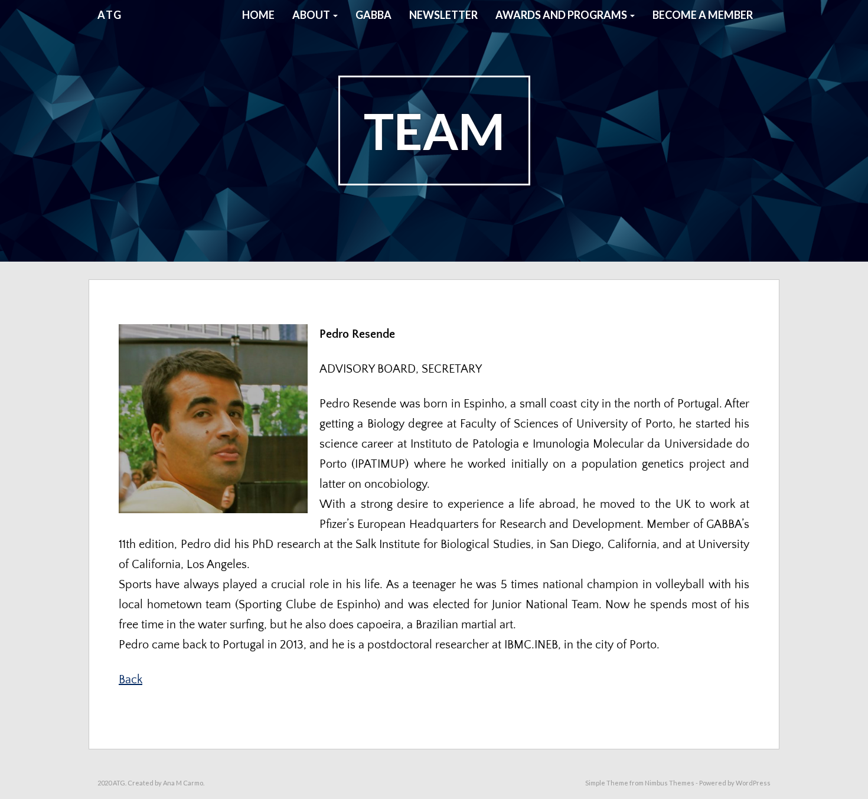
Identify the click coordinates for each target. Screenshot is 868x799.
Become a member (702, 14)
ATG (109, 14)
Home (258, 14)
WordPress (753, 783)
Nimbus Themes (669, 783)
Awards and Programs (562, 14)
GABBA (373, 14)
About (312, 14)
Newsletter (443, 14)
